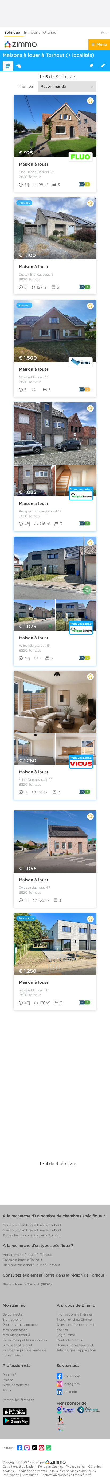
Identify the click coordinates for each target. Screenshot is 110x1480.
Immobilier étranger (41, 32)
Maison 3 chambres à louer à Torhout (32, 1225)
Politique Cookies (51, 1466)
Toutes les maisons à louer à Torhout (32, 1235)
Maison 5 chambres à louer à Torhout (32, 1230)
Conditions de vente (31, 1471)
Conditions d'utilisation (19, 1466)
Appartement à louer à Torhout (27, 1255)
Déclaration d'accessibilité (59, 1475)
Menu (101, 44)
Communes (30, 1475)
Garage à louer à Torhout (22, 1260)
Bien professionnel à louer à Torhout (31, 1265)
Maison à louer (33, 164)
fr (103, 33)
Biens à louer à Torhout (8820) (27, 1284)
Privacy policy (76, 1466)
